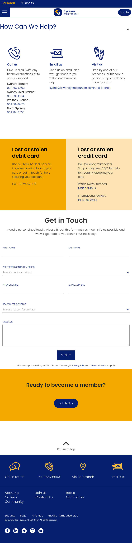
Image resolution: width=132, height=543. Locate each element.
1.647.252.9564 (87, 200)
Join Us (41, 492)
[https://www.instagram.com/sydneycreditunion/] (32, 530)
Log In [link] (124, 12)
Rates (70, 492)
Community (14, 501)
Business (27, 3)
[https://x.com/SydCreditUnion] (24, 530)
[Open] (5, 12)
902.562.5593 (16, 88)
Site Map (37, 515)
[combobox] (66, 272)
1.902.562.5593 (28, 184)
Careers (11, 497)
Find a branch (101, 88)
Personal (8, 3)
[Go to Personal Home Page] (66, 12)
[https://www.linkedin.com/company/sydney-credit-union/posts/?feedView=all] (15, 530)
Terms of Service (99, 366)
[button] (66, 28)
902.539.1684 (15, 96)
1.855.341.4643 (87, 188)
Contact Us (44, 497)
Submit (66, 355)
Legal (23, 515)
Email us (117, 477)
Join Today (66, 403)
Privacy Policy (79, 366)
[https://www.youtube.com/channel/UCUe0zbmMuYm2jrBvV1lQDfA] (40, 530)
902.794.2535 (16, 112)
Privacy (52, 515)
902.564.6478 (16, 104)
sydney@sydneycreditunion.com (71, 88)
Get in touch (14, 477)
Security (10, 515)
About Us (12, 492)
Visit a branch (83, 477)
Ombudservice (68, 515)
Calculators (75, 497)
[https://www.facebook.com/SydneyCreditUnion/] (7, 530)
